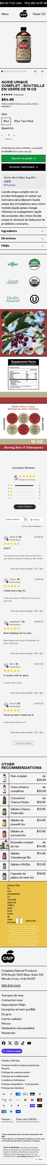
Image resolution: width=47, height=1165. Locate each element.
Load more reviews (23, 743)
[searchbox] (13, 519)
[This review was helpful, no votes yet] (36, 568)
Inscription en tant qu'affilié (18, 1009)
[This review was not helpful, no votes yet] (40, 568)
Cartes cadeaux (11, 1019)
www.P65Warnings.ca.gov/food (29, 1156)
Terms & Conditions (30, 945)
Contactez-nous (12, 1000)
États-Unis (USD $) (26, 1119)
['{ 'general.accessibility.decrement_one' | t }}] (2, 135)
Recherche (8, 1033)
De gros (6, 1014)
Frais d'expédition (10, 104)
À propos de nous (12, 995)
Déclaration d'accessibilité (17, 1028)
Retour (6, 1023)
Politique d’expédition (12, 1084)
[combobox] (32, 526)
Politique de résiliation (12, 1088)
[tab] (2, 71)
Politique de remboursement (15, 1072)
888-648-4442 (10, 985)
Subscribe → (32, 921)
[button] (39, 14)
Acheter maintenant (22, 167)
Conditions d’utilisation (13, 1080)
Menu (5, 14)
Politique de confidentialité (15, 1076)
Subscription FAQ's (13, 1005)
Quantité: (7, 128)
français (5, 1119)
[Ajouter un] (14, 135)
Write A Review (24, 506)
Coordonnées (32, 1084)
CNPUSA (15, 1061)
